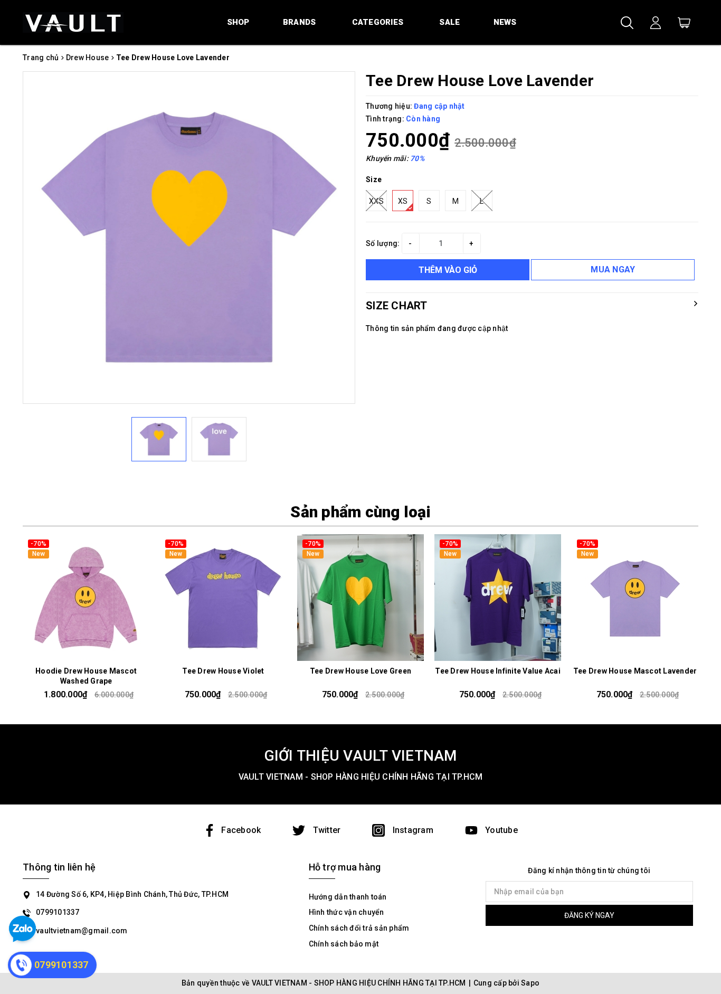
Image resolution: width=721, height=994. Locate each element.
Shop (238, 22)
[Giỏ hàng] (684, 22)
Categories (378, 22)
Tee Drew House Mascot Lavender (635, 671)
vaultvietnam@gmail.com (82, 930)
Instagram (411, 830)
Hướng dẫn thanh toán (348, 897)
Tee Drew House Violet (223, 671)
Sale (449, 22)
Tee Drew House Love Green (360, 671)
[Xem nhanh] (86, 597)
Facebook (241, 830)
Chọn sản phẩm (86, 652)
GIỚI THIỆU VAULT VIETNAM (360, 755)
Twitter (325, 830)
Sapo (530, 983)
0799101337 (58, 912)
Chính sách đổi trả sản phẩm (359, 928)
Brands (299, 22)
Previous (18, 621)
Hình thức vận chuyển (346, 912)
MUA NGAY (613, 269)
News (505, 22)
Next (702, 621)
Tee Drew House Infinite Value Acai (498, 671)
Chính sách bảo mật (344, 944)
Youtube (500, 830)
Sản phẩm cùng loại (360, 512)
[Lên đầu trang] (705, 938)
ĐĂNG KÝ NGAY (589, 915)
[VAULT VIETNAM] (73, 22)
